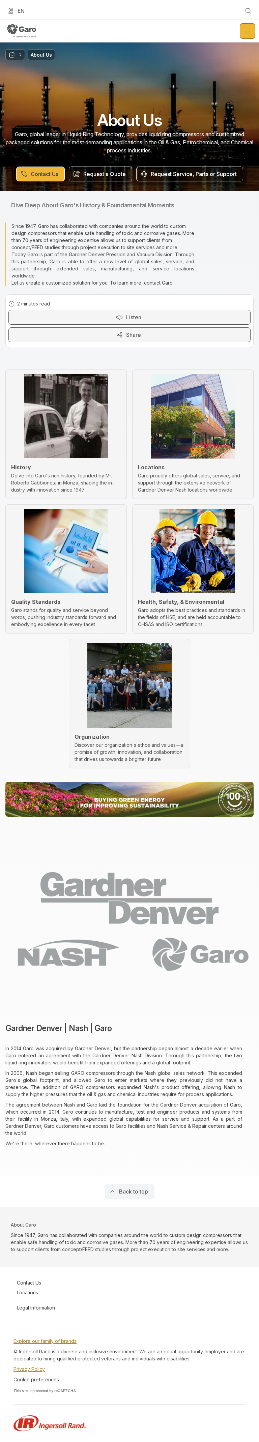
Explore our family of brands (45, 1341)
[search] (248, 11)
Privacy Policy (29, 1369)
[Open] (247, 31)
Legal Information (36, 1308)
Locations (27, 1292)
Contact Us (29, 1283)
